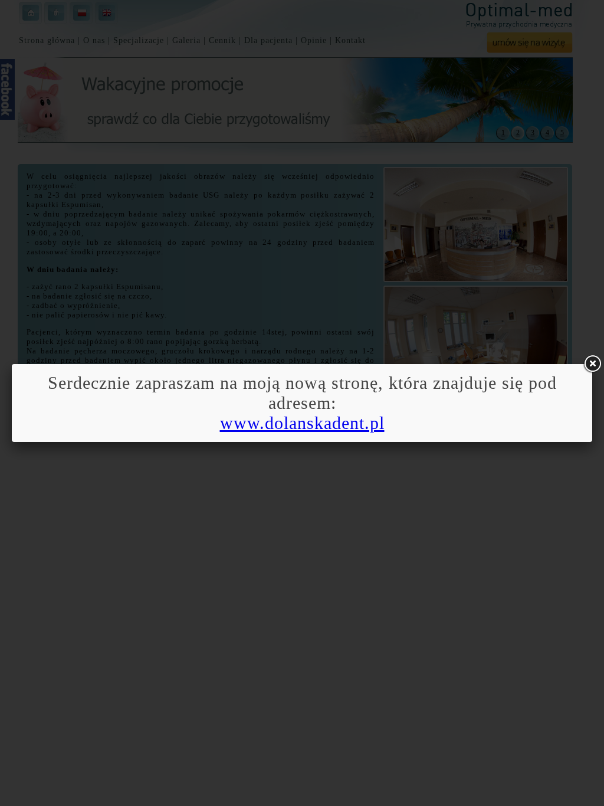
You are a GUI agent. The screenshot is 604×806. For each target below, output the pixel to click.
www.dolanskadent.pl (302, 423)
